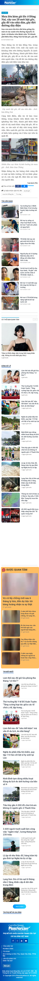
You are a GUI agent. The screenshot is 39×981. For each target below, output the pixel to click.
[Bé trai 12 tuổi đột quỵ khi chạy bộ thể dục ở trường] (10, 288)
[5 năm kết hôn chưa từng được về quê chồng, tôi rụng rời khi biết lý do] (11, 621)
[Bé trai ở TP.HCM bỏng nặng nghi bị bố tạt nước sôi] (10, 303)
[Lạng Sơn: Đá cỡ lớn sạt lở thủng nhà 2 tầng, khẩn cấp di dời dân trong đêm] (11, 484)
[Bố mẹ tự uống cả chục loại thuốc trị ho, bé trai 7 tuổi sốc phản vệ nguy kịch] (10, 226)
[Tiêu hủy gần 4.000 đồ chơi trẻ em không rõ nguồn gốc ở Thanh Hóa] (11, 453)
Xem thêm (19, 906)
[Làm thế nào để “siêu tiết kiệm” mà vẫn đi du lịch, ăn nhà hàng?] (11, 407)
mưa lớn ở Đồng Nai (8, 194)
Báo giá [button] (7, 966)
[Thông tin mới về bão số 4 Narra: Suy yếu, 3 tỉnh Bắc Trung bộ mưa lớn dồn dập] (11, 500)
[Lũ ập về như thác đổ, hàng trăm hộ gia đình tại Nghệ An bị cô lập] (11, 469)
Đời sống (4, 13)
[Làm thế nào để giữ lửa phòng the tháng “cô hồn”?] (11, 376)
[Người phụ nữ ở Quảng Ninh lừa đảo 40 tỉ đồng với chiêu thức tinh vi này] (10, 259)
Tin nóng (18, 194)
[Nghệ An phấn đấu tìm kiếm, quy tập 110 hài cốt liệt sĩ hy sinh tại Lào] (11, 423)
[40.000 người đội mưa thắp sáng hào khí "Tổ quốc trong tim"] (11, 515)
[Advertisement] (19, 544)
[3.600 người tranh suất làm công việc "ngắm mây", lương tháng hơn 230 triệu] (11, 844)
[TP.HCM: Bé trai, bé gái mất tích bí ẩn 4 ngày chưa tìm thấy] (10, 245)
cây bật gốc (27, 191)
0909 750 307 (8, 961)
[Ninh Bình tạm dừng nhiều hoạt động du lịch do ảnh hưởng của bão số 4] (11, 438)
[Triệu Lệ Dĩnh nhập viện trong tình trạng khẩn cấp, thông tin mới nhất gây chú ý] (19, 337)
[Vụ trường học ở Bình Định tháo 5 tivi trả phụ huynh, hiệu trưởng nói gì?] (10, 211)
